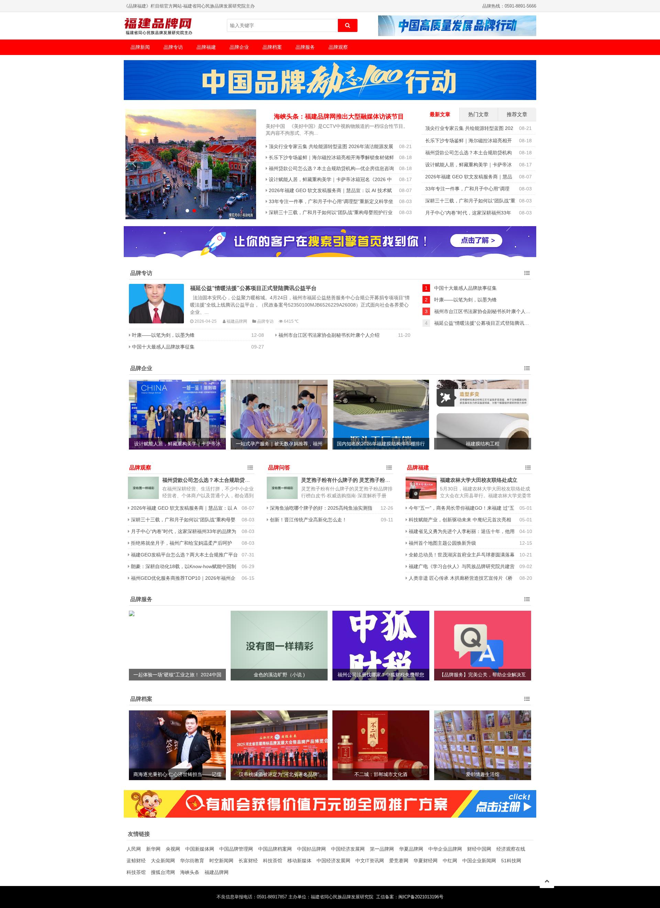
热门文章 (478, 114)
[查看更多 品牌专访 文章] (527, 273)
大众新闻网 (163, 860)
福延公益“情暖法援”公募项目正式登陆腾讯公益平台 (253, 288)
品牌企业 (239, 47)
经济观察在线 (510, 849)
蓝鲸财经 (136, 860)
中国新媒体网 (199, 849)
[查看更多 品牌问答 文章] (389, 468)
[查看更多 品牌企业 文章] (527, 368)
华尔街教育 (192, 860)
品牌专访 (173, 47)
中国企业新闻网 (479, 860)
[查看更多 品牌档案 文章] (527, 699)
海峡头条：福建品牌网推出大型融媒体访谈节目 (339, 116)
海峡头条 (189, 872)
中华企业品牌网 (445, 849)
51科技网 (511, 860)
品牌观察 (338, 47)
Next (247, 163)
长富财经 (248, 860)
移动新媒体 (299, 860)
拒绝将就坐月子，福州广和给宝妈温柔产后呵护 (181, 543)
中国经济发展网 (348, 849)
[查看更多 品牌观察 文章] (250, 468)
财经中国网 (479, 849)
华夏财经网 (426, 860)
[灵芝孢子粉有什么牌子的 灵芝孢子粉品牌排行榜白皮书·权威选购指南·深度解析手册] (282, 488)
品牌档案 (272, 47)
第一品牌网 (382, 849)
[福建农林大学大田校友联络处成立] (421, 488)
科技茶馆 (272, 860)
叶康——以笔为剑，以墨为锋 (163, 335)
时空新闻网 (221, 860)
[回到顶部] (547, 881)
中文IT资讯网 (369, 860)
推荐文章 (517, 114)
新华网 (153, 849)
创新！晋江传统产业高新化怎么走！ (308, 519)
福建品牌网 (217, 872)
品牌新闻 (140, 47)
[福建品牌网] (158, 25)
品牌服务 (305, 47)
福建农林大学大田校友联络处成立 (478, 480)
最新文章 (440, 114)
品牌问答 (279, 467)
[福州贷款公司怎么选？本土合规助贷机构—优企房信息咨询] (143, 488)
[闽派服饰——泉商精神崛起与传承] (190, 164)
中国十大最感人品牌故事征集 (163, 347)
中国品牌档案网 (275, 849)
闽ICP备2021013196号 (420, 897)
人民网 (133, 849)
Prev (134, 163)
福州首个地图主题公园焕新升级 (442, 543)
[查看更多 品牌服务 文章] (527, 599)
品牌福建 (206, 47)
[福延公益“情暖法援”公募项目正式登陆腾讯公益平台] (156, 303)
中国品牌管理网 (236, 849)
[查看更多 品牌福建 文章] (528, 468)
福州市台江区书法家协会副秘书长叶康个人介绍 (329, 335)
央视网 (173, 849)
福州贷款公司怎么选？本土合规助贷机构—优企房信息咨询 (331, 168)
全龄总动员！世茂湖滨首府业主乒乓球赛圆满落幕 (462, 554)
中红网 (450, 860)
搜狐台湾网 (163, 872)
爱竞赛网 (398, 860)
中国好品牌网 (311, 849)
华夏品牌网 (411, 849)
